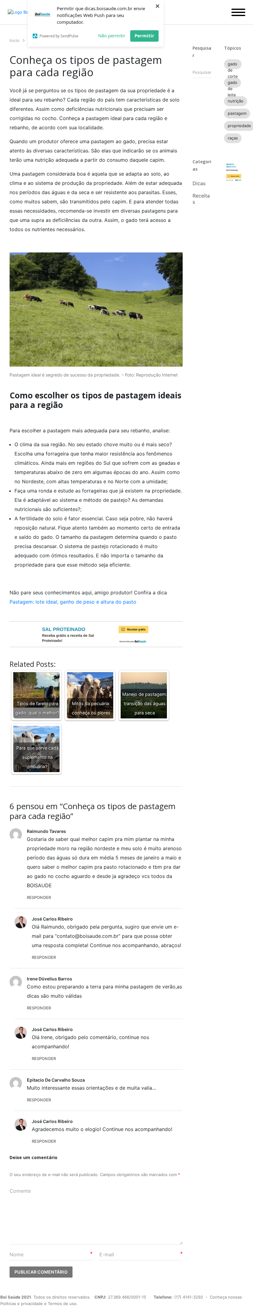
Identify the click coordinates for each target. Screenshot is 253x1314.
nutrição (235, 100)
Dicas (199, 183)
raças (233, 137)
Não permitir (111, 35)
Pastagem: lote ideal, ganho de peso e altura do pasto (73, 602)
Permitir (144, 35)
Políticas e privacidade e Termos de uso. (39, 1303)
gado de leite (232, 84)
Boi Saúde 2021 (15, 1297)
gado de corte (233, 65)
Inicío (14, 40)
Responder (39, 897)
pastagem (237, 113)
